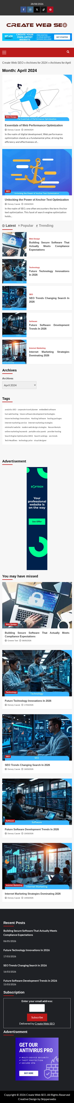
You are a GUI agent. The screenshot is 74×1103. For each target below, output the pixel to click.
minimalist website (12, 427)
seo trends (53, 436)
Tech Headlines (11, 440)
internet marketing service (16, 423)
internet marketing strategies (40, 423)
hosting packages (54, 418)
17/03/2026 (28, 705)
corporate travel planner (28, 409)
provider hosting (54, 431)
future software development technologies (37, 414)
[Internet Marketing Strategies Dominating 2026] (14, 351)
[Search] (68, 52)
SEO (8, 191)
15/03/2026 (28, 833)
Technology (34, 267)
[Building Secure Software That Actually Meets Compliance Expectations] (14, 243)
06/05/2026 (26, 641)
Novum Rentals (54, 427)
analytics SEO (10, 409)
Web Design (11, 117)
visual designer (40, 440)
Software (33, 321)
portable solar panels (37, 431)
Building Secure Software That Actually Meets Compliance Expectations (49, 246)
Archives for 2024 (36, 62)
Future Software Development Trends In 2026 (32, 829)
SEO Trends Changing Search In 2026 (27, 764)
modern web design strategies (34, 427)
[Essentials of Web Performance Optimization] (37, 98)
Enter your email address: (37, 1001)
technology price (26, 440)
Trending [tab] (45, 225)
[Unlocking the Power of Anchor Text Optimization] (37, 172)
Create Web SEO (12, 62)
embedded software (47, 409)
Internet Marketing (37, 348)
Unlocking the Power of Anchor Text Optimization (37, 199)
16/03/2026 (28, 769)
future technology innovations (17, 418)
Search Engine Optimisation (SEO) (19, 436)
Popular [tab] (26, 225)
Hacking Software (38, 418)
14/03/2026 (28, 898)
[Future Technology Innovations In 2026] (14, 270)
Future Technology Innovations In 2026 (28, 700)
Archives (7, 378)
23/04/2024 (28, 204)
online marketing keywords (16, 431)
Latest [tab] (10, 225)
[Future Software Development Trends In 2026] (14, 324)
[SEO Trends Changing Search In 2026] (14, 297)
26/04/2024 (28, 130)
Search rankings (40, 436)
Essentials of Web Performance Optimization (34, 125)
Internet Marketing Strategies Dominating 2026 (33, 893)
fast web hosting (11, 414)
